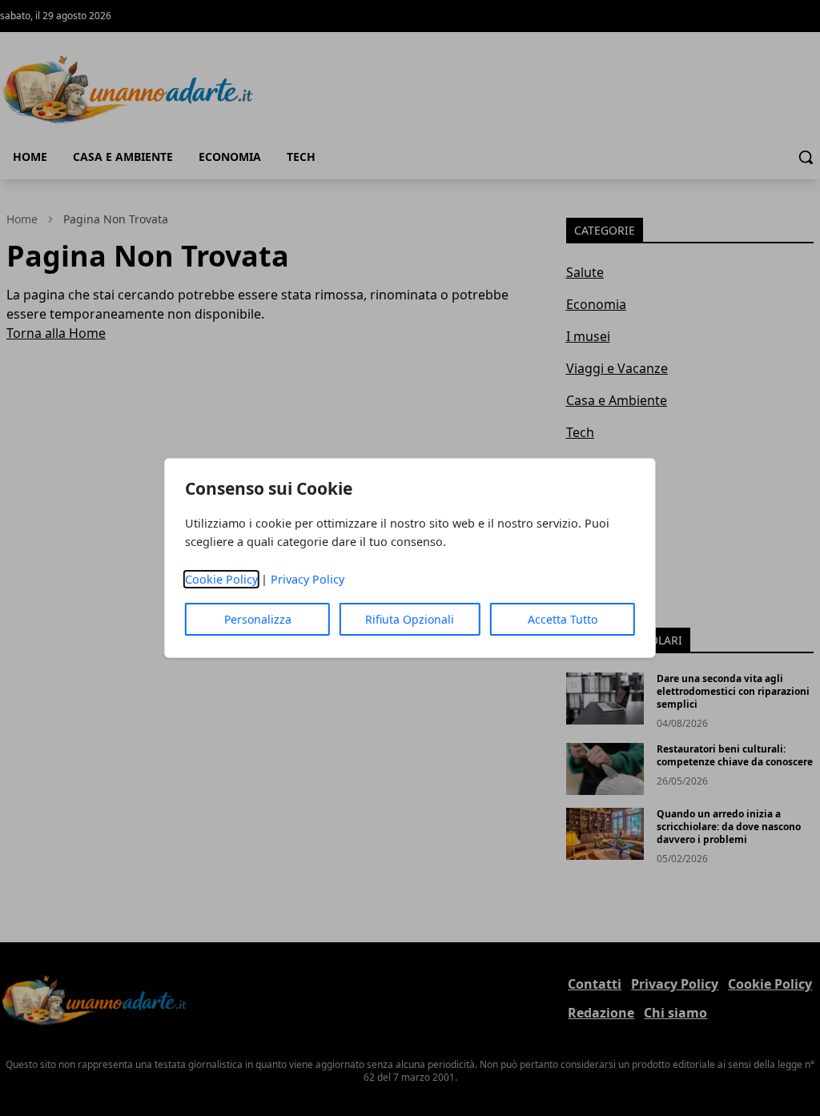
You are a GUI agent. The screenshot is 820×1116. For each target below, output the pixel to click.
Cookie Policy (221, 579)
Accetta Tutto (562, 619)
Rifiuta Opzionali (409, 619)
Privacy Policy (307, 579)
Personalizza (257, 619)
